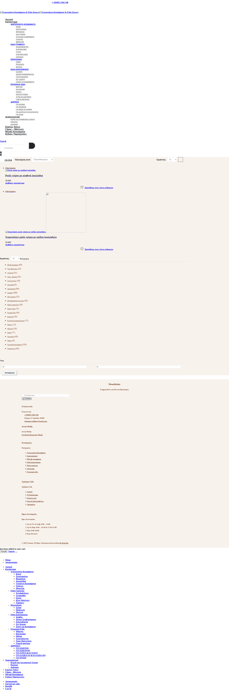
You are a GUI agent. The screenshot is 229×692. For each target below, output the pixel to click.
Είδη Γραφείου (18, 44)
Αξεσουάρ (10, 273)
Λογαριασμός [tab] (11, 562)
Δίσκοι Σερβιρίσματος (25, 74)
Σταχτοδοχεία (22, 77)
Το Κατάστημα (32, 495)
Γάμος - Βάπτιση (12, 277)
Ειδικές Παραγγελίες (16, 134)
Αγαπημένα (31, 505)
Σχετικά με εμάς (12, 684)
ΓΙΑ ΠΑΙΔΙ (21, 658)
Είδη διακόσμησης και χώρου (15, 301)
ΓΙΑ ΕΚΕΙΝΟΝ (21, 107)
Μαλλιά (19, 67)
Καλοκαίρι (20, 89)
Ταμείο (11, 551)
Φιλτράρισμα (9, 373)
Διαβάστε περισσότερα (14, 183)
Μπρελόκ (20, 42)
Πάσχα (18, 92)
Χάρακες (19, 57)
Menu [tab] (8, 560)
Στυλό (18, 52)
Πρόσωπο (20, 64)
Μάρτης (19, 87)
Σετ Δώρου (20, 79)
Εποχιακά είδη (11, 313)
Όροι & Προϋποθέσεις (35, 501)
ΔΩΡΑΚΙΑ (15, 102)
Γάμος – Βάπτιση (13, 672)
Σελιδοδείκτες (22, 47)
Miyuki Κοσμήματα (14, 674)
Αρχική (29, 492)
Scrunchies (21, 49)
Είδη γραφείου (11, 297)
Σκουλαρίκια (21, 29)
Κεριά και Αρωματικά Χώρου (23, 119)
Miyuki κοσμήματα (12, 265)
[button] (3, 141)
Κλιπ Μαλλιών (22, 54)
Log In (8, 688)
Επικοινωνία (31, 498)
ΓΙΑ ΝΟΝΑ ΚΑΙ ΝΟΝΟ (24, 109)
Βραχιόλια (20, 32)
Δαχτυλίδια (20, 34)
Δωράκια (10, 293)
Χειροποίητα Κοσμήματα (23, 24)
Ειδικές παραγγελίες (13, 305)
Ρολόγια (14, 122)
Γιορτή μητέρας (23, 99)
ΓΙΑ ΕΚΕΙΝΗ (20, 104)
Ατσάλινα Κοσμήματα (25, 37)
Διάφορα (15, 667)
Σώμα (18, 62)
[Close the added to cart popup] (16, 552)
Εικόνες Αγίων (11, 309)
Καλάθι (4, 552)
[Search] (32, 145)
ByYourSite (64, 543)
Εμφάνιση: (161, 160)
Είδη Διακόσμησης (20, 69)
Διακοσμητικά (12, 117)
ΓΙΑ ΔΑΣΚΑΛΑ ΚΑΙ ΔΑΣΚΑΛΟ (27, 112)
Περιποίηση (16, 59)
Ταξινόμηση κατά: (23, 160)
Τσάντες (19, 39)
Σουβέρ (19, 72)
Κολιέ (18, 27)
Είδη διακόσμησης (34, 462)
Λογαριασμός (11, 681)
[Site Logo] (39, 12)
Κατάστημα (11, 22)
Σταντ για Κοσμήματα (25, 82)
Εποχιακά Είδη (18, 84)
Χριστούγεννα (22, 94)
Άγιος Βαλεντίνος (23, 97)
